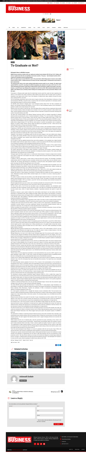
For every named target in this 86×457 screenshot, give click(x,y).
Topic (18, 27)
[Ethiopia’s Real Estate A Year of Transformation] (19, 360)
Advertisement (66, 27)
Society (44, 27)
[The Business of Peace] (36, 360)
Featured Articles (23, 27)
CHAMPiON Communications (17, 449)
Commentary (54, 27)
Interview (29, 27)
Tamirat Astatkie (56, 362)
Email (38, 410)
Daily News (59, 27)
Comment (11, 406)
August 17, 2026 (26, 0)
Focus (34, 27)
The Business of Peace (35, 365)
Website (38, 415)
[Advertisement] (75, 48)
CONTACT (83, 449)
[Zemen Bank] (63, 22)
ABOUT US (71, 449)
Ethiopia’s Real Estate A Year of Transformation (18, 365)
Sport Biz (48, 27)
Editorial (13, 27)
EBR (9, 27)
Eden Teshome (21, 362)
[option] (36, 45)
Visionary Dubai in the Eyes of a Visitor (52, 365)
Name (38, 406)
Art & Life (39, 27)
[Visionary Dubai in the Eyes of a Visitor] (53, 360)
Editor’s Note (77, 449)
